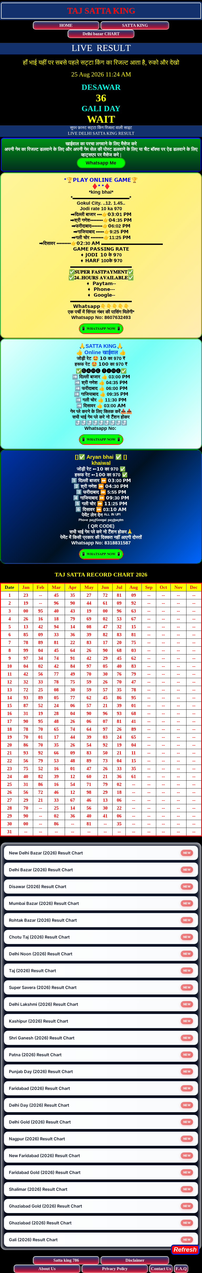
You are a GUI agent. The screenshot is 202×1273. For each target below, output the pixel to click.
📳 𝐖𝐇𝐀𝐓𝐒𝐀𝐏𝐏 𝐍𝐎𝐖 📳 (101, 329)
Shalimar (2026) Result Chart (38, 1189)
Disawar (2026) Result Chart (37, 886)
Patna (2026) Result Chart (35, 1054)
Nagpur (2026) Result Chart (37, 1138)
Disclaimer (134, 1260)
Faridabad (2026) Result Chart (39, 1088)
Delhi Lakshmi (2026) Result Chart (43, 1004)
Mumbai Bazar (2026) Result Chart (44, 903)
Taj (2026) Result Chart (32, 970)
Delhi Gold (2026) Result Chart (40, 1122)
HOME (66, 25)
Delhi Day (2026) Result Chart (39, 1105)
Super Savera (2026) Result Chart (43, 987)
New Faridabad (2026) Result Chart (44, 1155)
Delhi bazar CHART (101, 34)
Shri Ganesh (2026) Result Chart (41, 1037)
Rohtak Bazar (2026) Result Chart (43, 920)
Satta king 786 (66, 1260)
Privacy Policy (115, 1268)
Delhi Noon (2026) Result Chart (40, 953)
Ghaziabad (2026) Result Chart (40, 1222)
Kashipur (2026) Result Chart (38, 1021)
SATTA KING (135, 25)
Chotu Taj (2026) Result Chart (39, 937)
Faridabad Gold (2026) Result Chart (44, 1172)
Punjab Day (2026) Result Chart (41, 1071)
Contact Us (161, 1268)
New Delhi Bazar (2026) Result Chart (46, 852)
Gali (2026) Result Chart (33, 1239)
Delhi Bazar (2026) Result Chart (41, 869)
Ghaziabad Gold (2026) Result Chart (45, 1206)
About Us (46, 1268)
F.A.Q (181, 1268)
